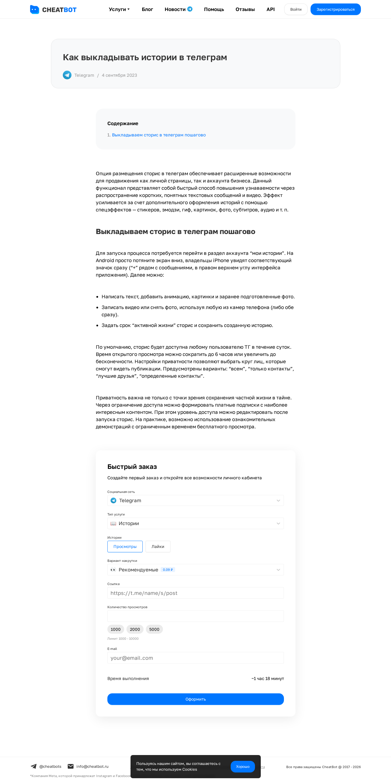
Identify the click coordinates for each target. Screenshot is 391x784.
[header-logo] (59, 9)
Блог (147, 9)
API (271, 9)
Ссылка (113, 584)
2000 (135, 629)
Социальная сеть (121, 492)
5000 (154, 629)
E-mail (112, 648)
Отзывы (245, 9)
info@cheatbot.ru (92, 766)
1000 (116, 629)
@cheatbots (50, 766)
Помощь (214, 9)
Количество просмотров (127, 607)
